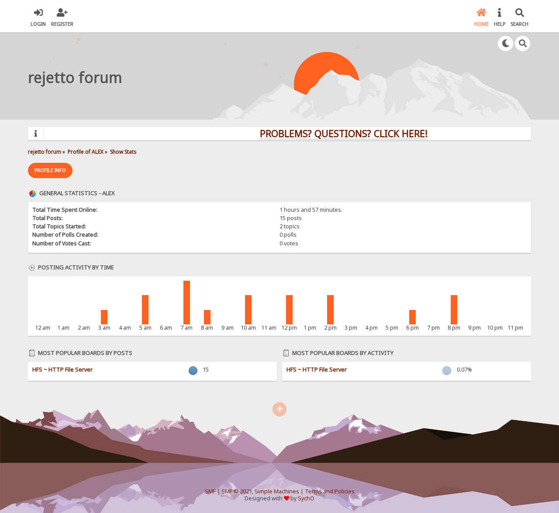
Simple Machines (277, 491)
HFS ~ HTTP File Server (62, 369)
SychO (306, 498)
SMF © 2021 (236, 491)
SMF (210, 491)
